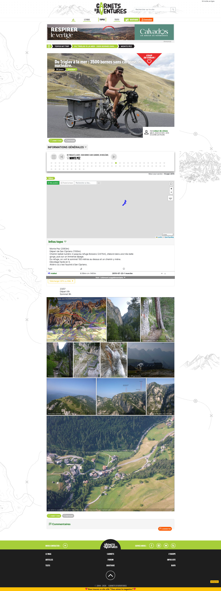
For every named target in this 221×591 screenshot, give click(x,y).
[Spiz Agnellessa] (92, 163)
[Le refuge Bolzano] (150, 360)
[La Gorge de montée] (123, 319)
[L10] (144, 163)
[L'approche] (55, 163)
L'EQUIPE (172, 554)
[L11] (152, 163)
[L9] (128, 163)
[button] (171, 183)
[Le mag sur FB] (150, 547)
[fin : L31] (83, 169)
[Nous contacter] (64, 547)
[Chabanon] (79, 169)
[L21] (116, 166)
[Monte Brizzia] (67, 163)
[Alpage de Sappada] (83, 163)
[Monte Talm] (75, 163)
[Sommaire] (54, 157)
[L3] (79, 163)
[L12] (160, 163)
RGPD (173, 565)
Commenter (166, 529)
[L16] (75, 166)
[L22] (124, 166)
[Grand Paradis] (79, 166)
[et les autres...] (87, 360)
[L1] (63, 163)
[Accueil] (73, 19)
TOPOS (102, 20)
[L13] (51, 166)
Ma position (53, 183)
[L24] (140, 166)
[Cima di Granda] (140, 163)
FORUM (110, 560)
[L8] (114, 157)
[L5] (96, 163)
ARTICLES (49, 560)
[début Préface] (51, 163)
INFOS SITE (171, 560)
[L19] (100, 166)
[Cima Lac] (124, 163)
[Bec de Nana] (63, 166)
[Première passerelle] (60, 360)
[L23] (132, 166)
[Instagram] (157, 547)
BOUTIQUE (134, 20)
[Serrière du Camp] (128, 166)
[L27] (51, 169)
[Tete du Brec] (136, 166)
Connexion (148, 20)
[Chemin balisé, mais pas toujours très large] (157, 319)
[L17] (83, 166)
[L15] (67, 166)
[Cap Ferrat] (164, 166)
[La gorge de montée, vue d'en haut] (160, 396)
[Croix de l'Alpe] (120, 166)
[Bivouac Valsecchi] (136, 163)
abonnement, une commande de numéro (92, 589)
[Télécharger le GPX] (165, 273)
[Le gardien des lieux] (113, 360)
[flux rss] (172, 547)
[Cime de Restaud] (152, 166)
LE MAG (87, 20)
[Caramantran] (104, 166)
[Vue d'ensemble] (121, 396)
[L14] (59, 166)
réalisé (54, 273)
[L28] (59, 169)
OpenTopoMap (169, 237)
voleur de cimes (160, 131)
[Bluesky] (164, 547)
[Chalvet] (71, 169)
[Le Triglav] (59, 163)
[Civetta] (100, 163)
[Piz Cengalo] (132, 163)
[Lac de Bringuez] (164, 163)
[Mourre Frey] (55, 169)
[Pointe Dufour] (156, 163)
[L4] (88, 163)
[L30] (75, 169)
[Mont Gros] (144, 166)
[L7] (112, 163)
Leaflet (159, 237)
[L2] (71, 163)
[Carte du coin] (76, 319)
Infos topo (56, 241)
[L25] (148, 166)
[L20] (108, 166)
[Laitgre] (96, 166)
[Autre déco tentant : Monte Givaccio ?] (71, 396)
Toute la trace (67, 183)
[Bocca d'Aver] (71, 166)
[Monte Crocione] (148, 163)
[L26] (160, 166)
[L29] (67, 169)
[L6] (104, 163)
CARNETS (110, 554)
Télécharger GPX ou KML (60, 281)
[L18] (92, 166)
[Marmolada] (108, 163)
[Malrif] (112, 166)
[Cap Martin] (156, 166)
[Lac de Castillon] (63, 169)
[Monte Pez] (116, 163)
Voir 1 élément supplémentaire (110, 277)
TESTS (117, 20)
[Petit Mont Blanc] (88, 166)
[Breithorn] (55, 166)
